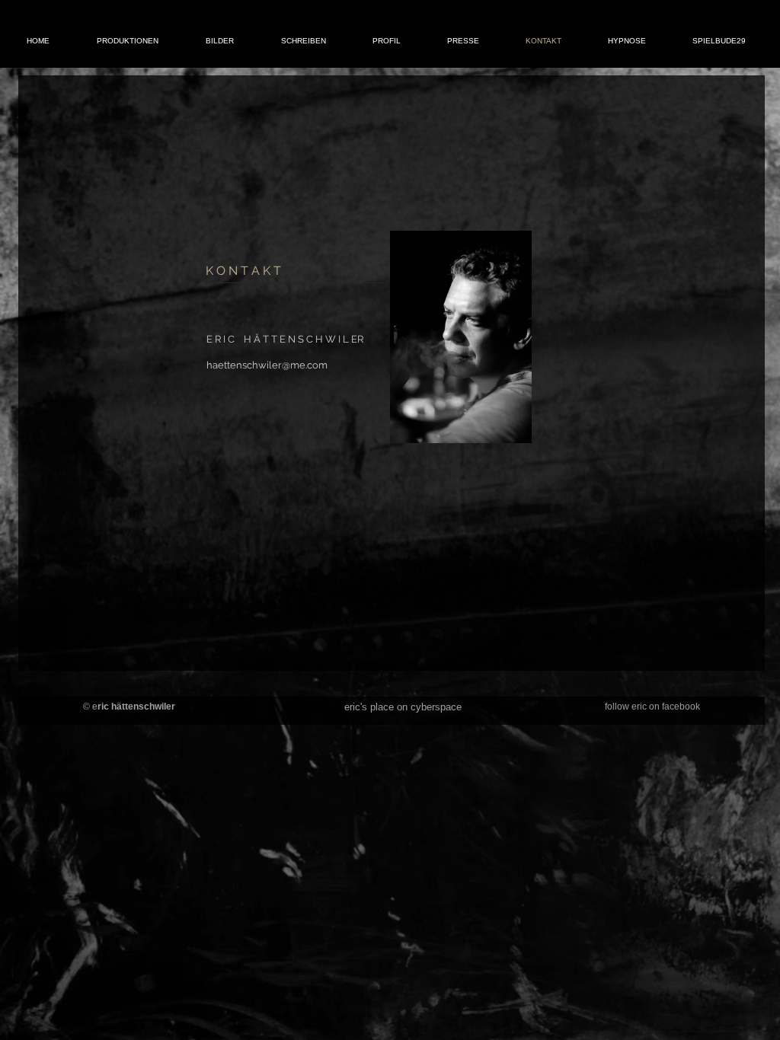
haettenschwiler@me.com (267, 365)
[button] (127, 40)
